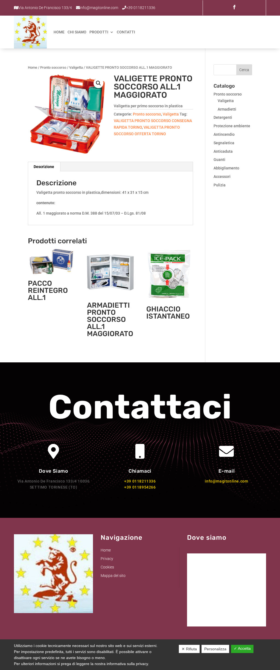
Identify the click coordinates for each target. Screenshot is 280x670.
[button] (98, 83)
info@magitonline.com (226, 481)
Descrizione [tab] (44, 166)
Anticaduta (223, 151)
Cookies (107, 567)
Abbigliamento (226, 168)
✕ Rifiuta (189, 649)
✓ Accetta (242, 648)
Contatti (126, 32)
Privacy (107, 558)
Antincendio (224, 134)
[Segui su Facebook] (234, 7)
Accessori (222, 176)
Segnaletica (224, 143)
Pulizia (220, 185)
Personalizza (215, 649)
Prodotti (98, 32)
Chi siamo (77, 32)
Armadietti (227, 109)
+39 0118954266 (140, 487)
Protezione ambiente (232, 126)
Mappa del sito (113, 575)
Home (59, 32)
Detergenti (223, 117)
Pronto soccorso (53, 67)
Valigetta (76, 67)
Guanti (219, 159)
